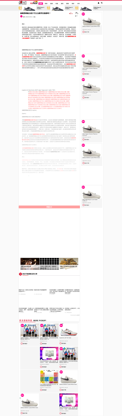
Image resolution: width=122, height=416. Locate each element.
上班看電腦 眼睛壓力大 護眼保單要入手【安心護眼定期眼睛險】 (41, 310)
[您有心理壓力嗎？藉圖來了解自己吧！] (49, 263)
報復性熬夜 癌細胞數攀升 (40, 290)
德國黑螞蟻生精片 (41, 53)
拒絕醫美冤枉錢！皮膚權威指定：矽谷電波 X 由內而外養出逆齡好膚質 (72, 291)
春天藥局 (59, 168)
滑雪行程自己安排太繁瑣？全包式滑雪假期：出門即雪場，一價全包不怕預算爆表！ (56, 310)
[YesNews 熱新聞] (23, 4)
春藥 (73, 170)
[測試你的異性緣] (30, 263)
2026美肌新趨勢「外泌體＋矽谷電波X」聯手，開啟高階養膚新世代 (26, 310)
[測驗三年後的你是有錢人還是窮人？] (68, 263)
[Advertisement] (49, 44)
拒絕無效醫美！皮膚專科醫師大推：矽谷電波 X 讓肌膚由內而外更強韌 (56, 291)
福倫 (34, 16)
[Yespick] (34, 3)
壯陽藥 (61, 170)
